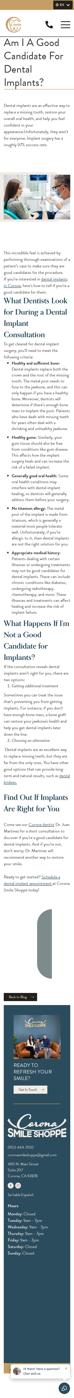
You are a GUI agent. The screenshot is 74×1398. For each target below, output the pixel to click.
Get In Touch (28, 1089)
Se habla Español (20, 1195)
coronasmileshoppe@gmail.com (32, 1155)
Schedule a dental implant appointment (32, 880)
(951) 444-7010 (21, 1147)
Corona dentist (41, 824)
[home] (13, 25)
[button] (63, 5)
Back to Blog (18, 997)
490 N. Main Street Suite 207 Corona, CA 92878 (23, 1170)
